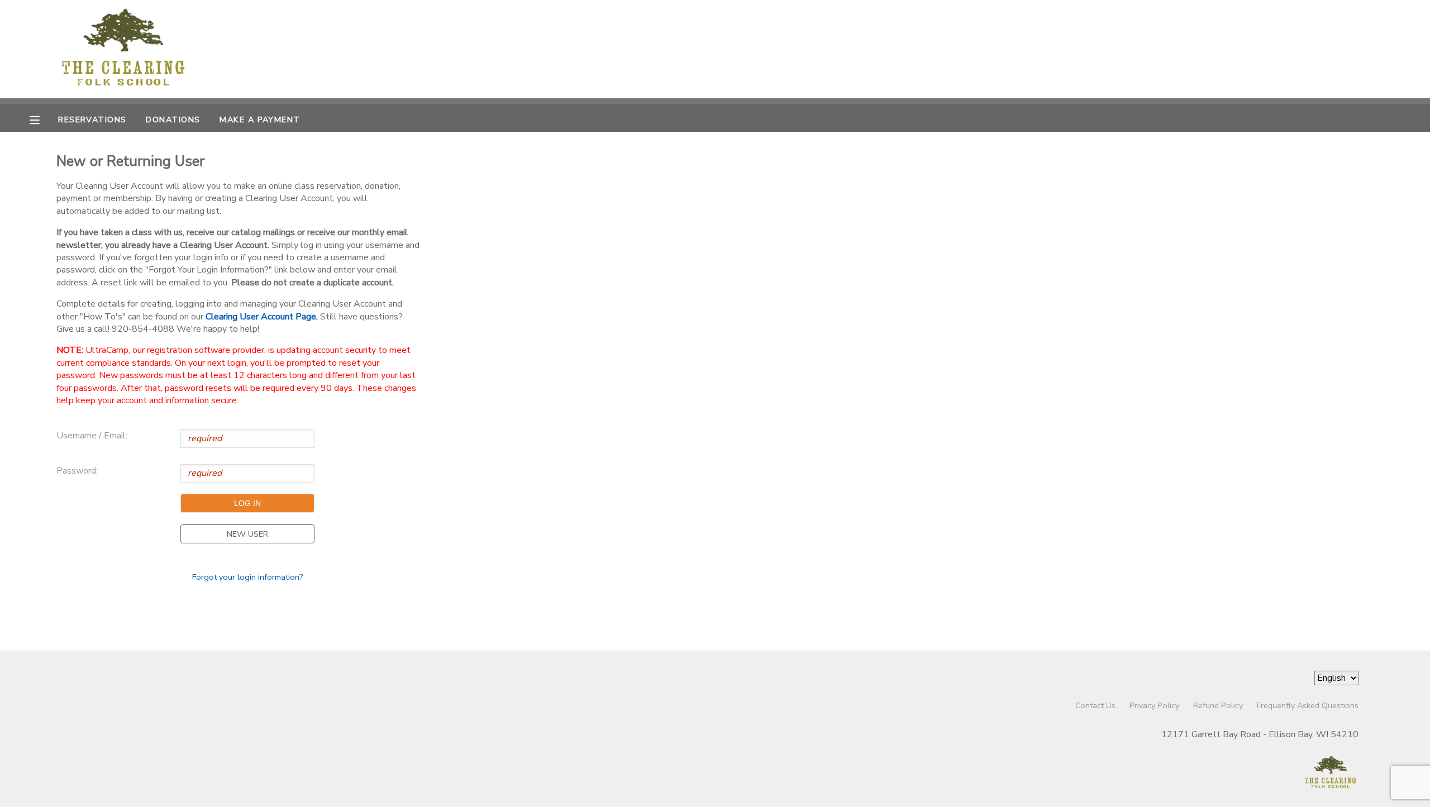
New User (247, 533)
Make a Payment (260, 119)
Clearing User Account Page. (262, 317)
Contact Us (1095, 705)
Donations (173, 119)
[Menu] (43, 119)
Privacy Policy (1154, 705)
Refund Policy (1218, 705)
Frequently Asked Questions (1307, 705)
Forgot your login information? (247, 576)
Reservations (92, 119)
